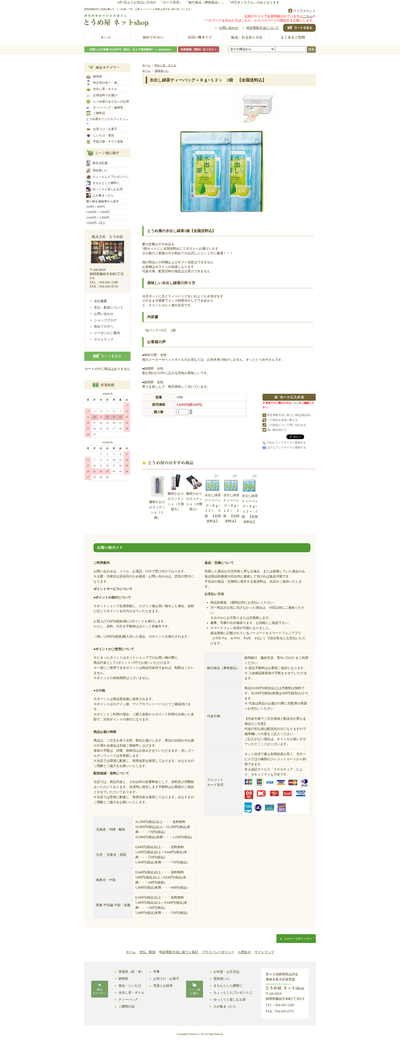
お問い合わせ (228, 28)
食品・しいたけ (130, 985)
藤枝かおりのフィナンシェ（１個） (157, 509)
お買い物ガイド (200, 37)
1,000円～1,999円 (97, 212)
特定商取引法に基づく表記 (178, 952)
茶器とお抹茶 (163, 985)
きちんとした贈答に (106, 183)
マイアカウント (304, 11)
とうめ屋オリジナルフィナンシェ (107, 121)
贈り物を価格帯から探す (102, 201)
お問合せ (244, 952)
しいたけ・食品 (103, 135)
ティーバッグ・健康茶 (108, 107)
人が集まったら (103, 195)
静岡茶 (97, 76)
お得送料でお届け (105, 95)
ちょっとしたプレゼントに (111, 176)
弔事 (156, 972)
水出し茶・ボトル (105, 89)
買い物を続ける (277, 429)
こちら (307, 16)
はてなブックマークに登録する (286, 447)
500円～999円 (95, 206)
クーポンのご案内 (107, 333)
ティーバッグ (128, 999)
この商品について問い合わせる (286, 425)
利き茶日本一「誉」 (106, 82)
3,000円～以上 (95, 223)
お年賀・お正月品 (226, 972)
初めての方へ (154, 37)
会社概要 (100, 301)
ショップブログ (105, 320)
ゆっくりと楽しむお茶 (108, 189)
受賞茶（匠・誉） (131, 972)
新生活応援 (100, 163)
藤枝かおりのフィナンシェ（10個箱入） (194, 501)
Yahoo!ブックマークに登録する (286, 442)
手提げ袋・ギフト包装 (108, 141)
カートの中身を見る (107, 356)
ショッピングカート (299, 28)
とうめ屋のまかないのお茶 (111, 101)
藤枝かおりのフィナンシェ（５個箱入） (176, 501)
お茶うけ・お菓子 (105, 129)
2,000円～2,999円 (97, 217)
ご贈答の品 (127, 1006)
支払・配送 (147, 952)
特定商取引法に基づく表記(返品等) (289, 415)
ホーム (107, 37)
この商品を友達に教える (282, 420)
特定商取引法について (262, 28)
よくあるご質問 (292, 37)
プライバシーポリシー (218, 952)
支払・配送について (108, 307)
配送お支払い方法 (246, 37)
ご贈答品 (99, 113)
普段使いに (100, 170)
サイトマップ (103, 339)
